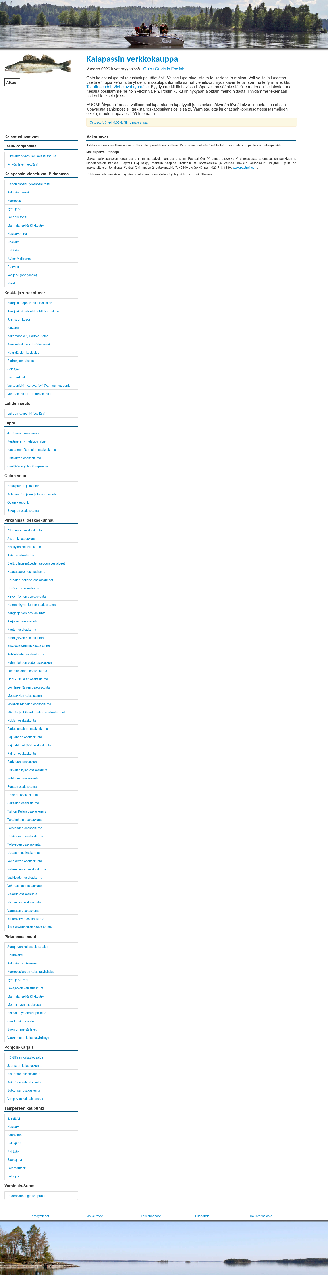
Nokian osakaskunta (21, 720)
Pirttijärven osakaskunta (24, 458)
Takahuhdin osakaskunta (25, 819)
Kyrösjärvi (14, 208)
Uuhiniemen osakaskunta (25, 836)
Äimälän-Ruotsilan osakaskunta (29, 927)
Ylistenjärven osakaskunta (25, 918)
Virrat (11, 283)
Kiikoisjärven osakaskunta (25, 637)
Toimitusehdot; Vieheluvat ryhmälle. (118, 86)
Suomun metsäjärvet (22, 1029)
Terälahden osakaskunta (24, 827)
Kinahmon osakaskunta (23, 1073)
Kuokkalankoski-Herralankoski (28, 344)
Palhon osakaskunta (21, 753)
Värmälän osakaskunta (23, 910)
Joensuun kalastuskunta (24, 1065)
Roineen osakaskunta (22, 794)
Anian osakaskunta (20, 555)
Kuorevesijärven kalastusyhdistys (30, 971)
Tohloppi (13, 1176)
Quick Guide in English (163, 68)
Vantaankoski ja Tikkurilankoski (29, 393)
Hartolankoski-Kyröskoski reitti (28, 184)
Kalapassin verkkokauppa (132, 59)
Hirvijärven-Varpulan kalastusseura (31, 156)
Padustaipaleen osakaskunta (27, 728)
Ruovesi (13, 266)
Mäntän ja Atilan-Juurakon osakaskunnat (36, 712)
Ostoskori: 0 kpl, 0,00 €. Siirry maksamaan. (120, 122)
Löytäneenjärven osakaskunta (28, 687)
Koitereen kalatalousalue (24, 1082)
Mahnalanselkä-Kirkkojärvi (25, 225)
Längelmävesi (17, 217)
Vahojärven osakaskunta (24, 861)
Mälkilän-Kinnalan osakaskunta (29, 704)
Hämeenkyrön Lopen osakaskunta (31, 604)
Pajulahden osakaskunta (24, 737)
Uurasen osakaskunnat (23, 852)
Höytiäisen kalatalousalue (25, 1057)
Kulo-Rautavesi (18, 192)
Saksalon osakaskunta (23, 803)
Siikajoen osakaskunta (23, 510)
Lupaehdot (202, 1216)
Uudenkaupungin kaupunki (26, 1195)
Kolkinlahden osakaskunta (25, 654)
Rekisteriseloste (261, 1216)
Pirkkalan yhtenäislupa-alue (26, 1012)
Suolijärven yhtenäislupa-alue (28, 466)
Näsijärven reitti (18, 233)
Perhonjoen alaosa (20, 360)
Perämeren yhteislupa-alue (26, 441)
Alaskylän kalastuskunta (24, 546)
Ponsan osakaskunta (22, 786)
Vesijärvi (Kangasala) (22, 275)
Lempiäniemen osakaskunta (27, 670)
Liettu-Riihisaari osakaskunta (27, 679)
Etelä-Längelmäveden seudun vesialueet (36, 563)
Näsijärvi (13, 241)
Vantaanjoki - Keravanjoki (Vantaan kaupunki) (39, 385)
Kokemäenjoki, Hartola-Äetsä (27, 336)
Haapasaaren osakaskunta (26, 571)
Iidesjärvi (13, 1118)
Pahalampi (14, 1134)
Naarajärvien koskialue (23, 352)
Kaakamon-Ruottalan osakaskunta (31, 449)
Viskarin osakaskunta (22, 894)
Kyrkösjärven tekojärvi (22, 164)
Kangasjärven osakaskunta (26, 613)
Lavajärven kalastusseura (25, 988)
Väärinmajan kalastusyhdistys (28, 1037)
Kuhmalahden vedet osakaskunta (30, 662)
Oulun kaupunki (18, 502)
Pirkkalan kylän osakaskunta (27, 770)
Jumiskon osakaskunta (23, 433)
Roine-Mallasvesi (19, 258)
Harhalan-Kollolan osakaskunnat (30, 580)
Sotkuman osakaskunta (23, 1090)
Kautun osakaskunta (21, 629)
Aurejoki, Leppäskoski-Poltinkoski (30, 302)
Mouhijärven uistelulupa (24, 1004)
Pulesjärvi (14, 1143)
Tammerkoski (16, 377)
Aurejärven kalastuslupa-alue (27, 946)
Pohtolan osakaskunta (23, 778)
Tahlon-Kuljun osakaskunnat (27, 811)
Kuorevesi (14, 200)
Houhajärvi (15, 955)
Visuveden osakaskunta (24, 902)
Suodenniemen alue (21, 1021)
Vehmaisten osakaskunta (25, 885)
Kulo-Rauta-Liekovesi (22, 963)
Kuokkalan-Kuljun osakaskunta (29, 646)
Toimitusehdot (151, 1216)
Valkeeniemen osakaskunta (26, 869)
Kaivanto (13, 327)
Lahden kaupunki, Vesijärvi (26, 413)
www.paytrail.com (245, 167)
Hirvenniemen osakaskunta (26, 596)
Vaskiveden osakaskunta (24, 877)
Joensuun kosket (19, 319)
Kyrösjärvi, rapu (18, 979)
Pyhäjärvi (13, 250)
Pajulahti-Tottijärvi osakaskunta (29, 745)
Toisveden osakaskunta (24, 844)
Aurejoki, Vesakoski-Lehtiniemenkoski (33, 311)
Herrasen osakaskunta (23, 588)
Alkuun (12, 82)
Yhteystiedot (40, 1216)
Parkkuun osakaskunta (23, 761)
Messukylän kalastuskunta (25, 695)
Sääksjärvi (14, 1159)
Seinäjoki (13, 369)
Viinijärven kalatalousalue (25, 1098)
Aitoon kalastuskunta (22, 538)
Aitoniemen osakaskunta (24, 530)
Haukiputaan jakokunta (23, 485)
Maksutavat (94, 1216)
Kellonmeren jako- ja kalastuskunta (32, 494)
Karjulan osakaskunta (22, 621)
